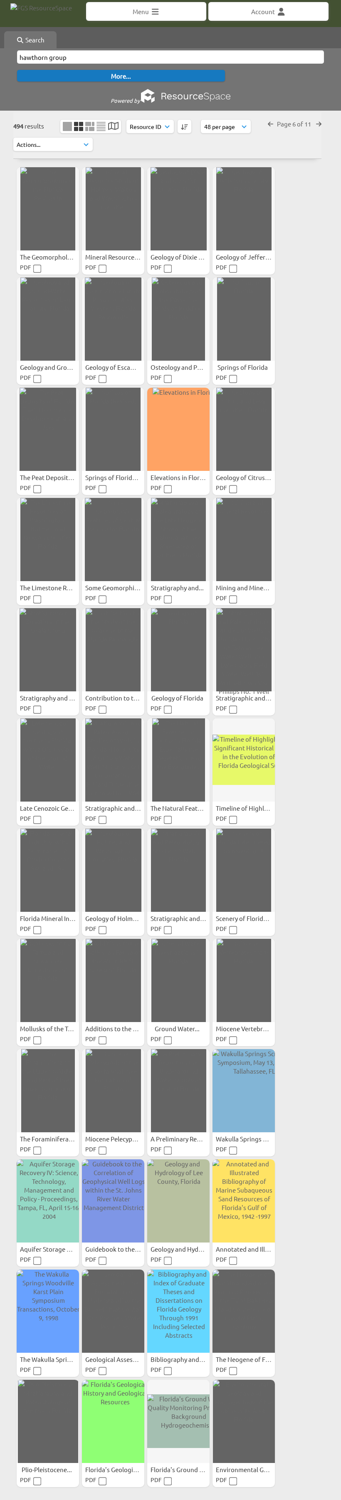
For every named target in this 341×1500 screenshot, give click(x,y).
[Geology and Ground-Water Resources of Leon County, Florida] (48, 319)
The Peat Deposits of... (52, 477)
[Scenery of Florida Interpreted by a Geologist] (244, 870)
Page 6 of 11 (294, 124)
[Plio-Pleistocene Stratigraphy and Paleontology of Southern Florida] (48, 1421)
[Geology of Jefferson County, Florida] (244, 208)
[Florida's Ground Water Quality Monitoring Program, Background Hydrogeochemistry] (178, 1421)
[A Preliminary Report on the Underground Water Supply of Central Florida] (178, 1090)
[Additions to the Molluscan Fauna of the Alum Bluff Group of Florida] (113, 980)
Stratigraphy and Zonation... (60, 698)
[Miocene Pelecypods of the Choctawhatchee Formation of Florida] (113, 1090)
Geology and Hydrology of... (190, 1249)
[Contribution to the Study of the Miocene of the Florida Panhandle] (113, 649)
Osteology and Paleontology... (194, 367)
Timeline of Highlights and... (256, 808)
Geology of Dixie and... (183, 257)
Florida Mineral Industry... (57, 918)
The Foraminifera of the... (56, 1139)
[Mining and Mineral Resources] (244, 539)
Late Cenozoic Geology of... (58, 808)
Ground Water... (178, 1028)
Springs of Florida (243, 367)
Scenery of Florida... (244, 918)
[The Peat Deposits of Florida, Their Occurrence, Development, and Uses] (48, 429)
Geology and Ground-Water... (61, 367)
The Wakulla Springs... (52, 1359)
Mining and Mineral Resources (259, 588)
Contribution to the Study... (124, 698)
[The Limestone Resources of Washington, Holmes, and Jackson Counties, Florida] (48, 539)
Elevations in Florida (180, 477)
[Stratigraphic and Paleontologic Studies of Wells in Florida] (178, 870)
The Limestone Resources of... (62, 588)
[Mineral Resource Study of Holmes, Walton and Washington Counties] (113, 208)
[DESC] (184, 126)
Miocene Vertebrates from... (256, 1028)
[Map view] (113, 127)
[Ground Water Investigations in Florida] (178, 980)
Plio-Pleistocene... (47, 1469)
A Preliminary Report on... (187, 1139)
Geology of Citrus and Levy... (256, 477)
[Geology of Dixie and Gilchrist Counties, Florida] (178, 208)
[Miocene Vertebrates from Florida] (244, 980)
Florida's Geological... (116, 1469)
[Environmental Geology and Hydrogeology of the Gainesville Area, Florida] (244, 1421)
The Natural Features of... (187, 808)
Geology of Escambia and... (124, 367)
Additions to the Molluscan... (126, 1028)
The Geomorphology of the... (61, 257)
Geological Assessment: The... (127, 1359)
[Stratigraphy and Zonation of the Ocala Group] (48, 649)
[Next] (318, 124)
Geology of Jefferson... (249, 257)
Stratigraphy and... (178, 588)
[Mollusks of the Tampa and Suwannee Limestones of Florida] (48, 980)
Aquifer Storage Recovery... (59, 1249)
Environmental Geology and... (258, 1469)
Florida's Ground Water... (186, 1469)
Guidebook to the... (113, 1249)
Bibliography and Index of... (190, 1359)
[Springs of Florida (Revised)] (113, 429)
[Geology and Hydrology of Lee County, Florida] (178, 1201)
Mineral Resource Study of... (125, 257)
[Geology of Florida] (178, 649)
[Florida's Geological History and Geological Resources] (113, 1421)
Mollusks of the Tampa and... (61, 1028)
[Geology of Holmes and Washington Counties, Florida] (113, 870)
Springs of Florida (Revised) (124, 477)
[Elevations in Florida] (178, 429)
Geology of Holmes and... (121, 918)
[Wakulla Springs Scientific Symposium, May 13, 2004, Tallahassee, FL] (244, 1090)
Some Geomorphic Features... (127, 588)
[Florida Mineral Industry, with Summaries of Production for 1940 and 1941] (48, 870)
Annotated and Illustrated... (256, 1249)
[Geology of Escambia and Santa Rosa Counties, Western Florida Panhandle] (113, 319)
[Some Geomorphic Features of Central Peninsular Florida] (113, 539)
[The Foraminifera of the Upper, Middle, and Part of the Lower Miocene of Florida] (48, 1090)
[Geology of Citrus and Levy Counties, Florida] (244, 429)
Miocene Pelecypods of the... (126, 1139)
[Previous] (270, 124)
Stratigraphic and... (244, 698)
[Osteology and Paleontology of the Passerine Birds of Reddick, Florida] (178, 319)
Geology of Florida (178, 698)
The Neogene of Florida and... (258, 1359)
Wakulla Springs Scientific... (255, 1139)
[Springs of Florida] (244, 319)
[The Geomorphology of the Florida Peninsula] (48, 208)
